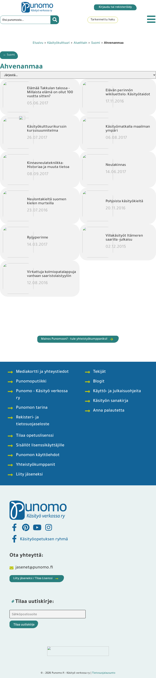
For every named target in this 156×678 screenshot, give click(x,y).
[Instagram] (48, 527)
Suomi (95, 43)
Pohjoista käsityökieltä (124, 201)
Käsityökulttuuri (58, 43)
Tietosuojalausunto (103, 673)
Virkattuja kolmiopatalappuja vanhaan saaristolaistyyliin (51, 274)
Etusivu (38, 43)
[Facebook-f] (14, 527)
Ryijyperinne (37, 238)
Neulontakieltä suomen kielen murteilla (46, 202)
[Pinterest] (25, 527)
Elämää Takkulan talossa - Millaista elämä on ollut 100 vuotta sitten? (50, 93)
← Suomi (9, 55)
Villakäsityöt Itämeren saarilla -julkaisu (124, 238)
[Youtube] (37, 527)
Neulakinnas (116, 165)
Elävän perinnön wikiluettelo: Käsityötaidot (128, 93)
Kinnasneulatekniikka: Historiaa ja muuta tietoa (48, 165)
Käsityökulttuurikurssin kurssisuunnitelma (46, 129)
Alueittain (80, 43)
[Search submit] (55, 19)
